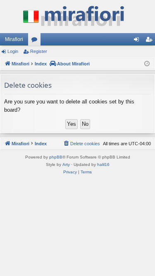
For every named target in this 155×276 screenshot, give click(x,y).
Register (38, 51)
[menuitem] (81, 143)
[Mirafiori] (77, 16)
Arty (66, 164)
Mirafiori (14, 39)
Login (12, 51)
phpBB (55, 157)
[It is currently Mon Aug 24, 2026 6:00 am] (147, 64)
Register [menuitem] (150, 41)
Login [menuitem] (138, 41)
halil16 (103, 164)
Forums (36, 41)
